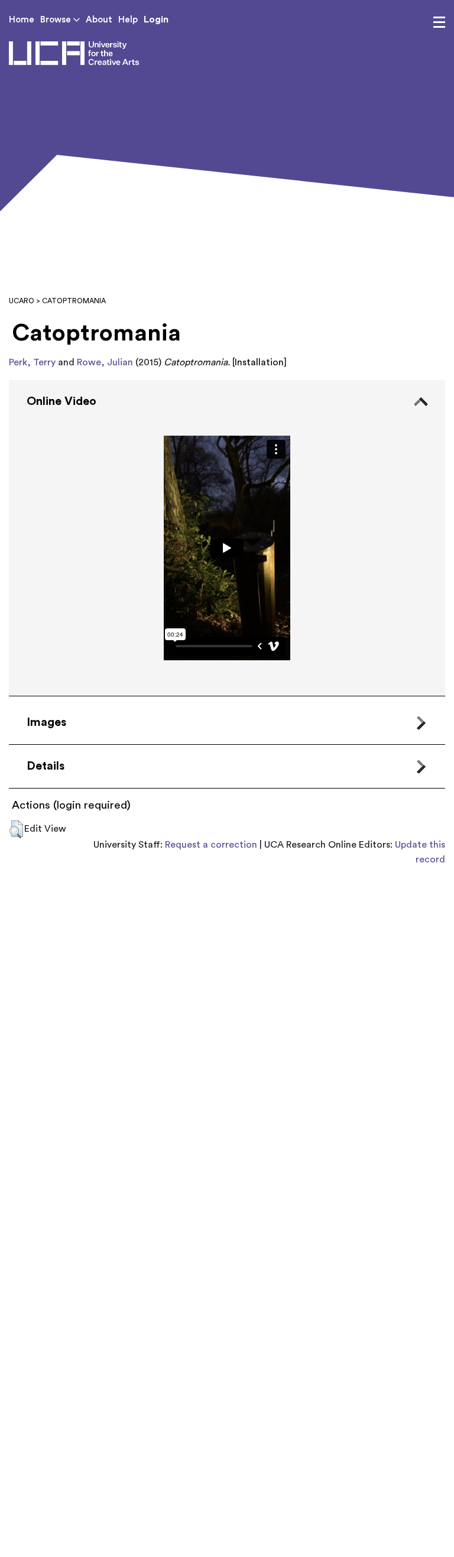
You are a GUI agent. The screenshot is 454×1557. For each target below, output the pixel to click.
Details (45, 766)
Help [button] (128, 19)
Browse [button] (56, 19)
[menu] (439, 22)
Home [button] (21, 19)
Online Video (61, 401)
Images (46, 722)
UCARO (21, 300)
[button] (16, 829)
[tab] (227, 538)
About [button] (99, 19)
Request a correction (211, 844)
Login (156, 19)
